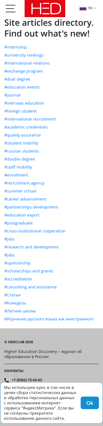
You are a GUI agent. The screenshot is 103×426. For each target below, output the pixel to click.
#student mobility (21, 143)
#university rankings (23, 55)
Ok (89, 402)
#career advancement (25, 199)
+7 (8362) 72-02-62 (27, 380)
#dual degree (17, 79)
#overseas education (24, 103)
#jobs (9, 239)
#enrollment (16, 175)
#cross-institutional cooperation (35, 231)
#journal (12, 95)
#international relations (27, 63)
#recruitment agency (24, 183)
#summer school (20, 191)
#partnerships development (31, 207)
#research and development (31, 247)
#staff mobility (18, 167)
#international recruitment (30, 119)
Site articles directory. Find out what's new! (49, 28)
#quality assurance (22, 135)
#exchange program (23, 71)
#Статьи (12, 295)
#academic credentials (26, 127)
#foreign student (20, 111)
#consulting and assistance (30, 287)
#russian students (21, 151)
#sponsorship (17, 263)
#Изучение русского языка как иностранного (49, 318)
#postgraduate (18, 223)
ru (90, 7)
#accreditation (18, 279)
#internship (15, 47)
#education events (22, 87)
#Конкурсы (15, 303)
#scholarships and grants (28, 271)
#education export (21, 215)
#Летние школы (20, 311)
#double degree (19, 159)
